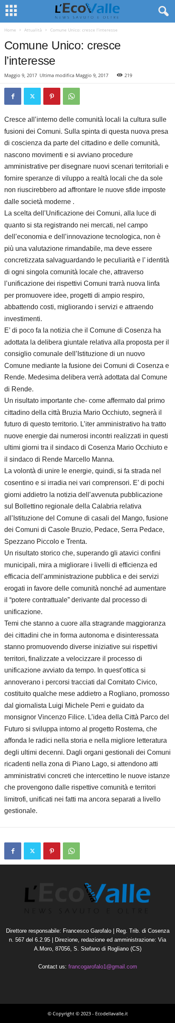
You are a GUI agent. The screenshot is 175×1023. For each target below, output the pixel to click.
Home (10, 30)
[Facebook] (12, 96)
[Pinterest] (51, 96)
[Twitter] (32, 96)
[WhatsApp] (71, 96)
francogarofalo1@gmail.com (102, 966)
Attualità (33, 30)
